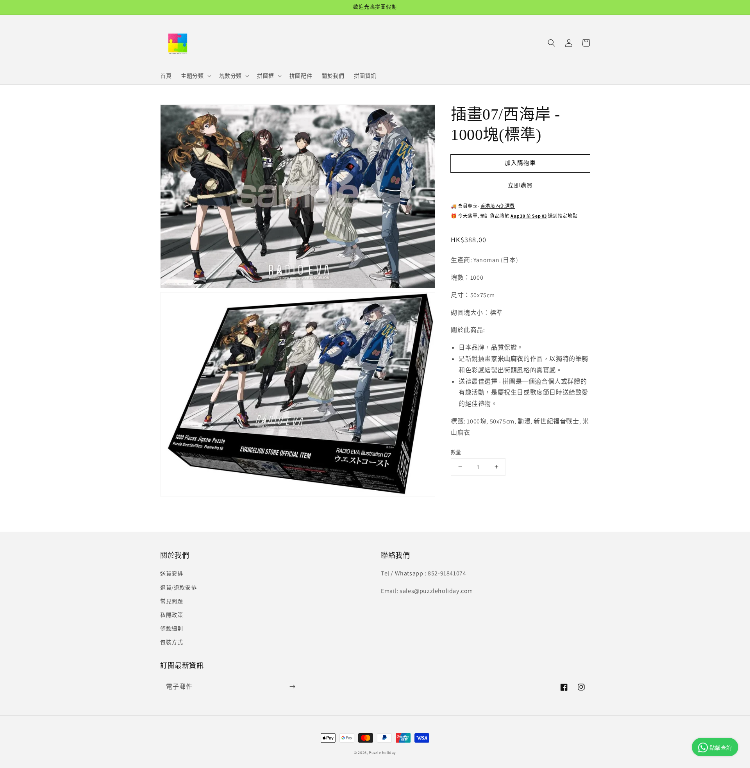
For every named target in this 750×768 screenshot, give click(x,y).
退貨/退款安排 (178, 587)
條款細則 (171, 628)
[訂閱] (292, 686)
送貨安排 (171, 573)
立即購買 (520, 185)
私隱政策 (171, 614)
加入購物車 (520, 162)
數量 (456, 451)
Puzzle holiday (382, 752)
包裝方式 (171, 642)
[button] (551, 43)
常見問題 (171, 601)
